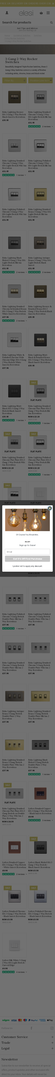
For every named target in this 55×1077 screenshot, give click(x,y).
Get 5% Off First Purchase (27, 558)
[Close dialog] (50, 508)
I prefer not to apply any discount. (27, 566)
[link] (27, 520)
